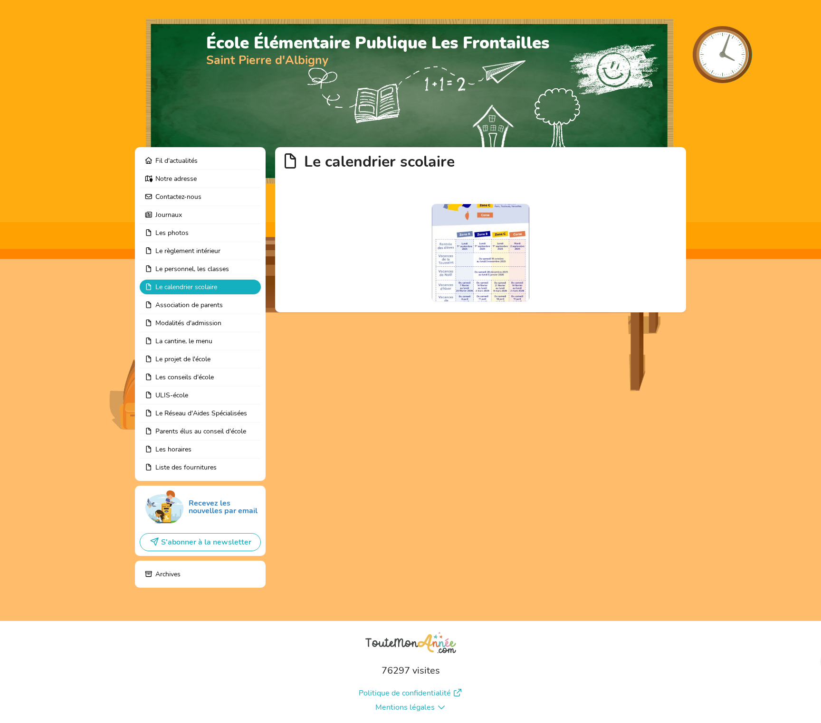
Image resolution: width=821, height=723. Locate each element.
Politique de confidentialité (405, 693)
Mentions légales (405, 707)
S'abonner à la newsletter (206, 542)
